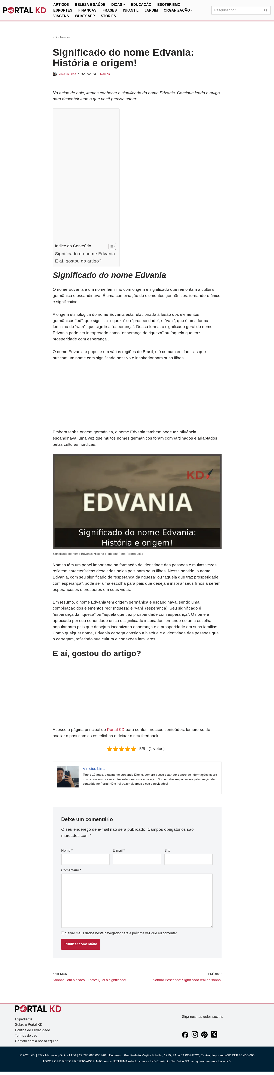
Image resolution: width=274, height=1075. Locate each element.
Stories (108, 16)
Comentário (71, 870)
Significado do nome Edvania (85, 253)
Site (167, 850)
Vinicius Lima (67, 74)
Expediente (23, 1019)
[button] (124, 4)
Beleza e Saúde (90, 4)
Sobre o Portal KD (29, 1024)
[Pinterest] (204, 1037)
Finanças (87, 10)
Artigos (61, 4)
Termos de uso (26, 1035)
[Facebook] (185, 1037)
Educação (141, 4)
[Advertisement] (85, 177)
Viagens (61, 16)
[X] (214, 1037)
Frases (110, 10)
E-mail (119, 850)
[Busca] (266, 10)
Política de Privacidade (32, 1030)
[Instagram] (195, 1037)
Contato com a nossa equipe (36, 1041)
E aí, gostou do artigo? (78, 260)
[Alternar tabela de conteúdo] (110, 246)
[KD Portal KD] (24, 10)
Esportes (62, 10)
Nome (67, 850)
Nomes (65, 37)
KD (55, 37)
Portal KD (116, 729)
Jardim (151, 10)
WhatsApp (85, 16)
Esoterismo (168, 4)
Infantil (130, 10)
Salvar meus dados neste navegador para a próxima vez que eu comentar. (121, 933)
